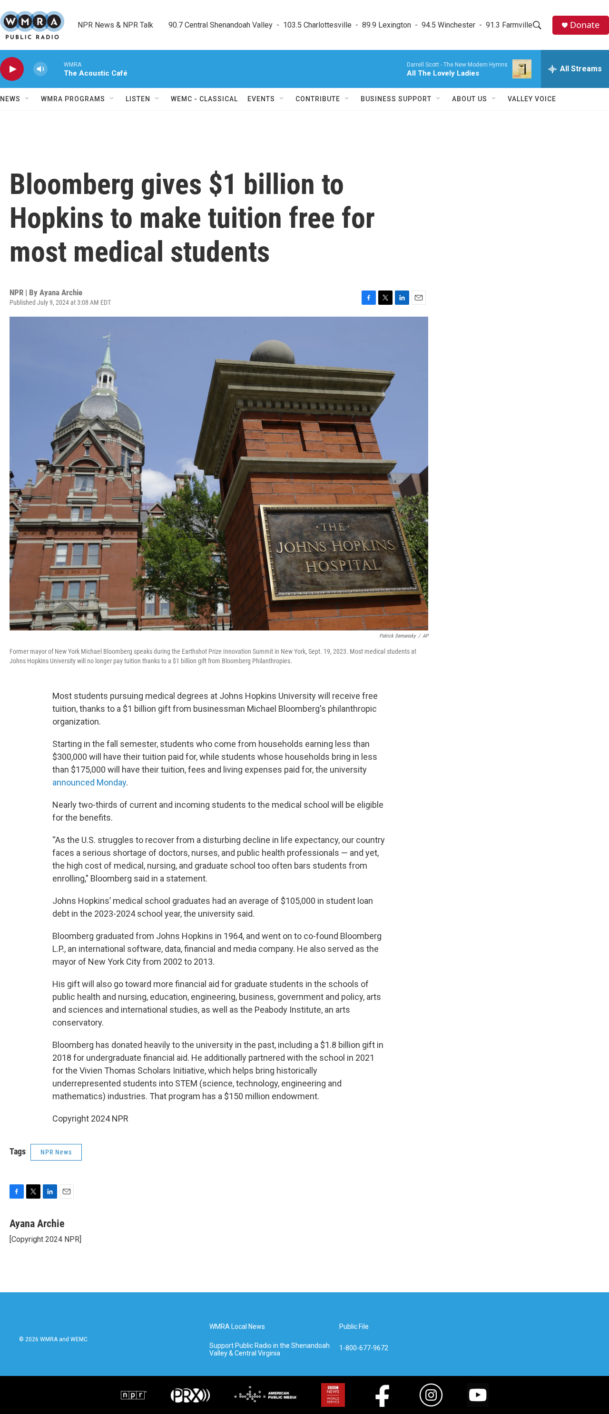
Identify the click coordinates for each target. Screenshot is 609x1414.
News (10, 99)
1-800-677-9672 (363, 1348)
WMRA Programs (73, 99)
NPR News (56, 1152)
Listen (138, 99)
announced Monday (89, 782)
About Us (469, 99)
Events (261, 99)
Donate (584, 25)
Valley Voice (532, 99)
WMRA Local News (237, 1326)
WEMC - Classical (204, 99)
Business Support (396, 99)
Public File (354, 1326)
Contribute (317, 99)
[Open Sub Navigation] (27, 99)
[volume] (40, 69)
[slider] (55, 69)
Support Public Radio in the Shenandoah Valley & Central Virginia (269, 1349)
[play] (12, 69)
